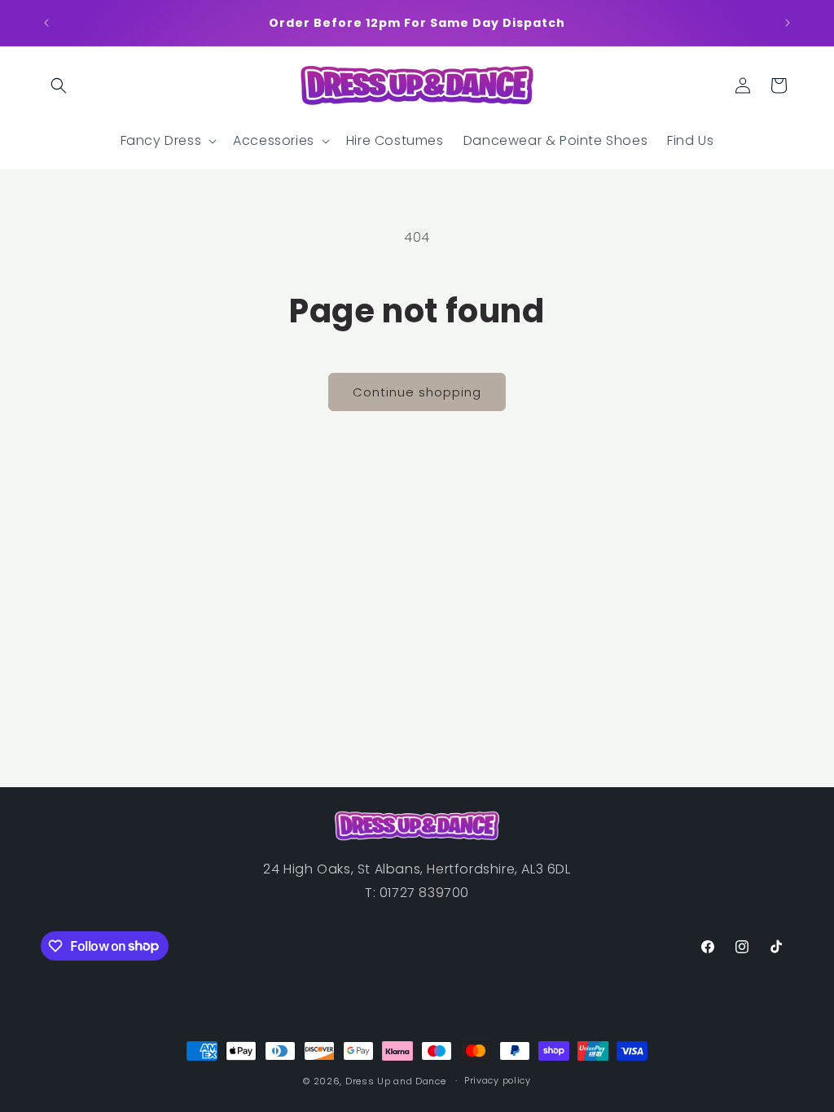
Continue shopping (417, 392)
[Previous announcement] (46, 22)
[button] (59, 85)
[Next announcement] (787, 22)
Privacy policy (497, 1080)
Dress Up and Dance (395, 1081)
